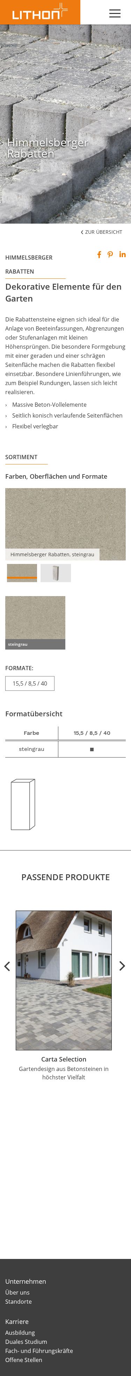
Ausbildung (20, 1333)
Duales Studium (26, 1342)
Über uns (17, 1292)
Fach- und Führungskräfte (39, 1351)
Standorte (18, 1301)
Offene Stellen (23, 1360)
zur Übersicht (103, 232)
